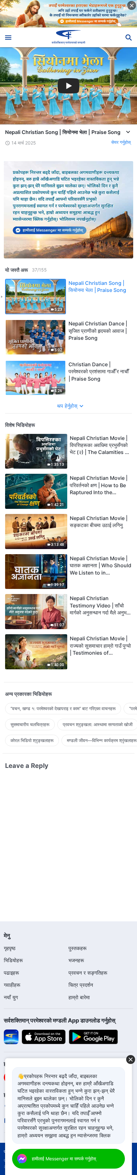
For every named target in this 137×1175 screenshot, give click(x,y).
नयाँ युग (11, 997)
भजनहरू (76, 960)
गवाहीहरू (12, 985)
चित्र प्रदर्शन (80, 985)
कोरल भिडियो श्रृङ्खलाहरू (32, 740)
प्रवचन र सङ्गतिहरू (87, 973)
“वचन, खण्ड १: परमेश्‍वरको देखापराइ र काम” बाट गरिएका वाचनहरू (63, 708)
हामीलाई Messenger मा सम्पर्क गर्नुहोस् (64, 1158)
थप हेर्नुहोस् (67, 406)
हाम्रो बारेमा (79, 997)
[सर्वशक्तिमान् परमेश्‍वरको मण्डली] (68, 37)
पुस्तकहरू (77, 948)
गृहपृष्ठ (10, 948)
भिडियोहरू (13, 960)
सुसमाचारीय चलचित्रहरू (30, 724)
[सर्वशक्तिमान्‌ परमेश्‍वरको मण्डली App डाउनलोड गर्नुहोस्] (11, 1036)
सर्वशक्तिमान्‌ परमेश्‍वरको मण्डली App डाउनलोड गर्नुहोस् (59, 1020)
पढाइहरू (11, 973)
